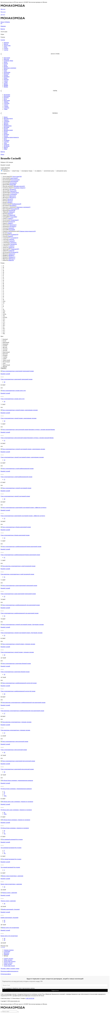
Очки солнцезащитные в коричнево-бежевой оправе (15, 671)
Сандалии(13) (14, 237)
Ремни (5, 78)
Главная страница (9, 950)
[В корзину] (1, 396)
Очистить (3, 368)
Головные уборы (8, 60)
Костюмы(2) (13, 205)
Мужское (3, 12)
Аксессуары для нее (9, 965)
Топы (5, 143)
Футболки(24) (14, 252)
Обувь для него (8, 960)
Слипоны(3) (13, 242)
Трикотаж (6, 144)
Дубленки (6, 121)
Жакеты (6, 123)
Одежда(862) (13, 216)
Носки (5, 69)
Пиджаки (6, 134)
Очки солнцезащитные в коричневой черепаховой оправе (16, 379)
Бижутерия (7, 57)
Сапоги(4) (11, 239)
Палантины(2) (15, 220)
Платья (6, 136)
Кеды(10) (10, 199)
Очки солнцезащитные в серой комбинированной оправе (16, 476)
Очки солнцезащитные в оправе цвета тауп (12, 398)
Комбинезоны (8, 125)
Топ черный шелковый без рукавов (10, 867)
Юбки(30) (11, 260)
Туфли (5, 109)
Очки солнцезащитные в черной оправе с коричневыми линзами (18, 418)
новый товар (15, 171)
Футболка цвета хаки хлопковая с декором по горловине (16, 809)
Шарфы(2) (11, 255)
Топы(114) (11, 247)
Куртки (6, 128)
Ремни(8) (10, 236)
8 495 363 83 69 (30, 998)
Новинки (3, 26)
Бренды (3, 29)
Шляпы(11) (12, 257)
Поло (5, 138)
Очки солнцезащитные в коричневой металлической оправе (17, 769)
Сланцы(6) (12, 241)
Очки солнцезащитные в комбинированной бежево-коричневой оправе (20, 554)
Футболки (6, 146)
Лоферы (6, 102)
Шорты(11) (12, 258)
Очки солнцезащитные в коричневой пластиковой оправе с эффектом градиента (23, 515)
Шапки (6, 84)
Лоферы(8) (12, 212)
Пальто (6, 131)
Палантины (7, 72)
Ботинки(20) (13, 183)
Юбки (5, 149)
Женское (3, 9)
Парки (5, 133)
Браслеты (6, 59)
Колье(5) (10, 202)
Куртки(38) (12, 210)
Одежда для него (8, 958)
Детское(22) (12, 189)
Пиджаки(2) (13, 226)
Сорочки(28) (13, 244)
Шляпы (6, 86)
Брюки (6, 117)
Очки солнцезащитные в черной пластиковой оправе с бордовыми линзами (21, 632)
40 (4, 940)
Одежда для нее (8, 963)
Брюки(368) (12, 184)
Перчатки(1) (13, 224)
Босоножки (7, 94)
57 (4, 479)
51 (4, 440)
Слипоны (6, 107)
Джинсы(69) (13, 191)
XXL (5, 795)
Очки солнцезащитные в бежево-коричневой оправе (15, 535)
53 (4, 460)
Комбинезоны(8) (16, 204)
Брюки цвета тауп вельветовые (9, 935)
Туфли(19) (11, 250)
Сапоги (6, 104)
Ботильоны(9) (14, 181)
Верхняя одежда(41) (19, 186)
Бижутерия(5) (14, 178)
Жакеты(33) (12, 195)
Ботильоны (7, 96)
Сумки (6, 82)
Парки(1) (10, 223)
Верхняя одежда (8, 118)
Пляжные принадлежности (11, 137)
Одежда (6, 48)
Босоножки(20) (15, 179)
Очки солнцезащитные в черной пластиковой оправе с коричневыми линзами (22, 457)
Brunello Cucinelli (5, 373)
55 (4, 518)
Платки (6, 75)
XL (5, 833)
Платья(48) (12, 229)
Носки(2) (10, 213)
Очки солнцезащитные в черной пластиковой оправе (15, 496)
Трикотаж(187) (15, 249)
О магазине (7, 951)
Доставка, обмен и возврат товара (10, 968)
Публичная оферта (6, 974)
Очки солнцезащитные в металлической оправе (14, 749)
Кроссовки (7, 100)
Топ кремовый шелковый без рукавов (11, 847)
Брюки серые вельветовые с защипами (11, 884)
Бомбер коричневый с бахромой (9, 917)
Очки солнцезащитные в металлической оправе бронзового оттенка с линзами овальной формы (27, 437)
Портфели (6, 76)
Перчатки (6, 73)
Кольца (6, 66)
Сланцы (6, 106)
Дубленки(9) (13, 194)
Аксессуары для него (9, 961)
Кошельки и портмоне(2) (23, 207)
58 (4, 694)
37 (4, 947)
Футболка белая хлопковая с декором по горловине (15, 828)
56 (4, 752)
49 (4, 499)
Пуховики (6, 140)
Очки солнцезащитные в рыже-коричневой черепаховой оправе (18, 593)
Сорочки (6, 141)
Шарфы (6, 85)
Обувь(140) (12, 215)
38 (4, 903)
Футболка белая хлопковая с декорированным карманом (16, 788)
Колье (5, 65)
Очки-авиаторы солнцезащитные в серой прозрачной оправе (17, 574)
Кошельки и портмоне (10, 68)
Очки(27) (10, 218)
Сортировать (6, 171)
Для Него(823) (15, 192)
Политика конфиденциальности (9, 971)
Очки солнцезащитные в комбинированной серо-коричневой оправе (19, 613)
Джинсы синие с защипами (8, 901)
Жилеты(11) (13, 197)
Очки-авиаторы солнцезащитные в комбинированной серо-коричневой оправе (22, 710)
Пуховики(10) (14, 234)
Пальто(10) (12, 221)
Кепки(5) (10, 200)
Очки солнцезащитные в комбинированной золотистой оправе (18, 691)
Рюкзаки (6, 79)
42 (4, 886)
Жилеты (6, 124)
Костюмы (6, 127)
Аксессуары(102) (17, 176)
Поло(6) (9, 233)
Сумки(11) (11, 245)
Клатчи (6, 63)
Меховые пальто (8, 130)
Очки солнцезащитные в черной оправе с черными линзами (17, 652)
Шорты (6, 147)
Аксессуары (7, 45)
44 (4, 921)
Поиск (2, 22)
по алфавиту (38, 171)
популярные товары (26, 171)
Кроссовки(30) (15, 208)
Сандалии (6, 103)
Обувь (5, 47)
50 (4, 382)
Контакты (6, 953)
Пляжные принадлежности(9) (27, 231)
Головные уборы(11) (19, 187)
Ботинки (6, 97)
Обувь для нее (8, 964)
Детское (3, 14)
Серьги (6, 81)
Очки (5, 70)
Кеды (5, 99)
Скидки (3, 40)
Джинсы (6, 120)
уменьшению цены (61, 171)
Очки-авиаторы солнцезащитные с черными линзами (15, 730)
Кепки (5, 62)
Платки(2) (11, 228)
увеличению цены (49, 171)
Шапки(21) (12, 253)
